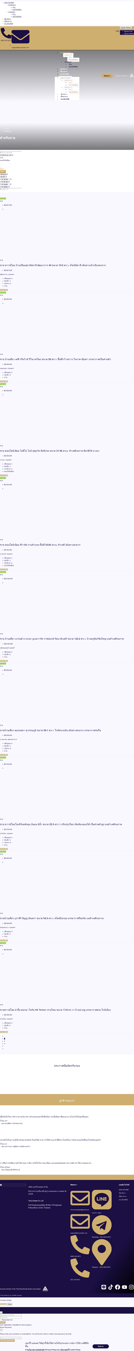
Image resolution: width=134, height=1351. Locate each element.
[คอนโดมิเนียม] (5, 160)
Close (10, 1304)
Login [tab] (6, 1308)
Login (3, 1322)
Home (7, 129)
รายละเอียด (4, 290)
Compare (3, 1304)
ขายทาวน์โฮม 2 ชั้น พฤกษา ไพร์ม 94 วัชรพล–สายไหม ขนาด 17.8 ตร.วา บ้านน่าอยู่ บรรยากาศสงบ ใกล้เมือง (55, 1010)
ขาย (1, 201)
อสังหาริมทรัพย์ (9, 2)
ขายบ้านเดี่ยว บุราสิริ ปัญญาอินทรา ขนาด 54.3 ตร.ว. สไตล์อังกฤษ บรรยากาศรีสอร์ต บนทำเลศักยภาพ (52, 918)
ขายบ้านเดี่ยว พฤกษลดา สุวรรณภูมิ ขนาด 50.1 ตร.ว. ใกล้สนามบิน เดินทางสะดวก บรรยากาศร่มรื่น (50, 730)
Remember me (7, 1320)
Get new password (7, 1340)
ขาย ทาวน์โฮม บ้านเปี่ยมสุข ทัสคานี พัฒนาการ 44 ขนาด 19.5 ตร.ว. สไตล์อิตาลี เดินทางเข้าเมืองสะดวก (53, 265)
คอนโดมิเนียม (17, 9)
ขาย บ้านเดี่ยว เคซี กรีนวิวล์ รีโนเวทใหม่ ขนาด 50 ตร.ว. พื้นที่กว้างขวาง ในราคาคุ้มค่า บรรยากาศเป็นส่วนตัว (55, 359)
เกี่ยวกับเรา (7, 19)
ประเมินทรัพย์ (8, 23)
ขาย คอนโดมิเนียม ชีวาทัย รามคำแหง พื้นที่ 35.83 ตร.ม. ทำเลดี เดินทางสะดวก (40, 544)
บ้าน (14, 7)
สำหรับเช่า (11, 12)
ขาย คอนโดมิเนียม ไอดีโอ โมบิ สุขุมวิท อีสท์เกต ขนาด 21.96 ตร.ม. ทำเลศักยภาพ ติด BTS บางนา (50, 450)
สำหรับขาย (12, 5)
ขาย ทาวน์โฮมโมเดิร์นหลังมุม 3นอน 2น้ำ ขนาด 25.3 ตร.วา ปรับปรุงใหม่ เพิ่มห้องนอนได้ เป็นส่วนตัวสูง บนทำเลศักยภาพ (61, 824)
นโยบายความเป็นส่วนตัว (119, 1295)
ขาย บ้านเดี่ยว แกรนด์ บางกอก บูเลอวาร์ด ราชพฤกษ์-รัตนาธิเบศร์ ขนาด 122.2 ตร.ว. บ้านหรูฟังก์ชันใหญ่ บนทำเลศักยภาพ (62, 638)
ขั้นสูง (2, 169)
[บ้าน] (5, 158)
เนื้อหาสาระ (8, 21)
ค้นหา (3, 171)
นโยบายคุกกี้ (131, 1295)
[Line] (103, 1287)
